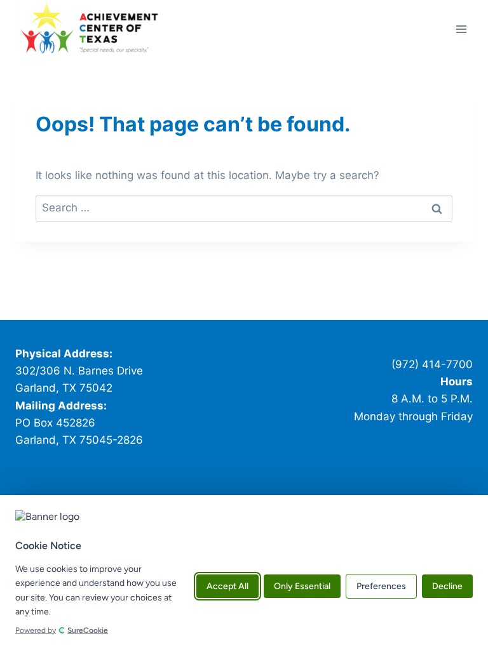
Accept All (227, 586)
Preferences (381, 586)
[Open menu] (461, 29)
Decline (447, 586)
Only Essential (302, 586)
